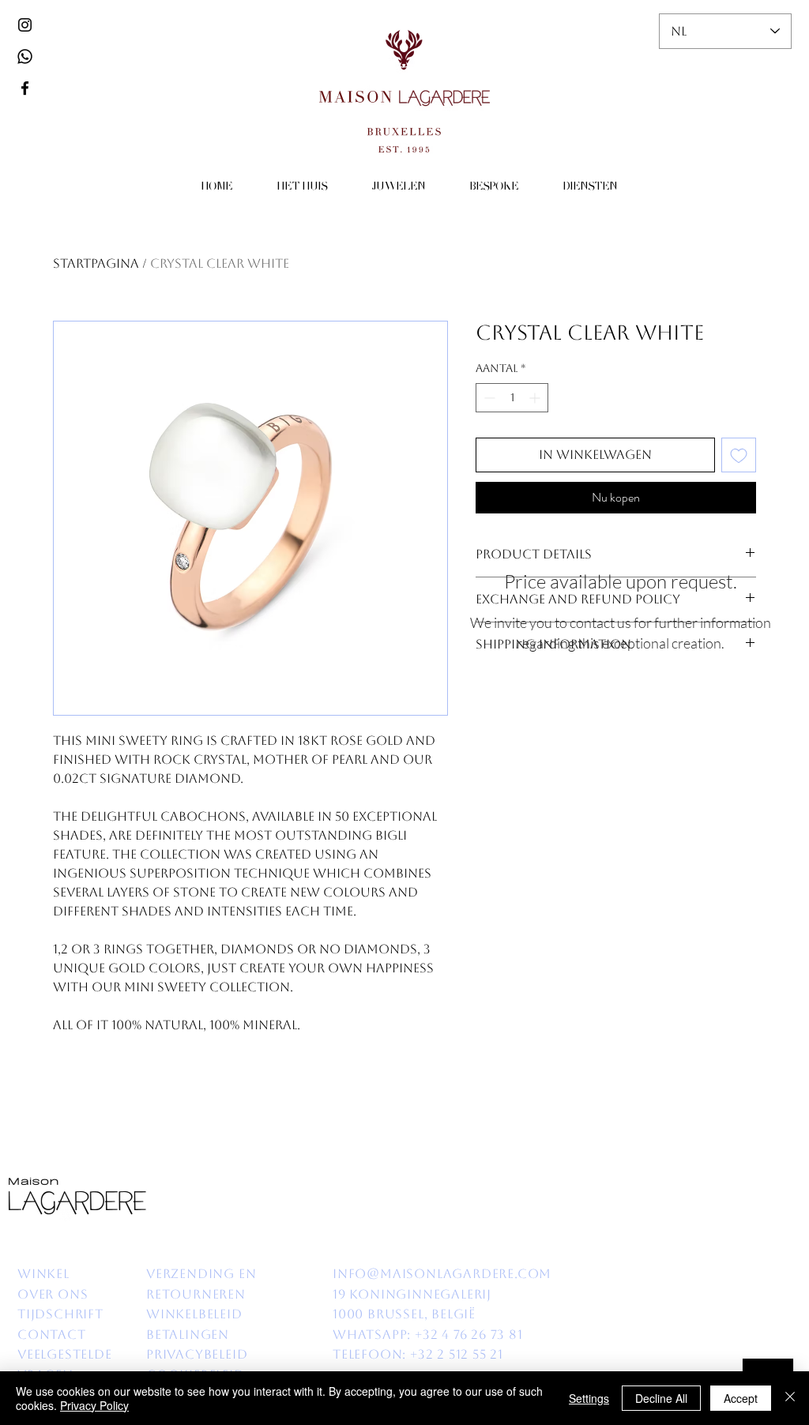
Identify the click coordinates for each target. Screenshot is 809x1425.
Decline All (661, 1398)
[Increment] (536, 398)
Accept (741, 1398)
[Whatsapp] (25, 56)
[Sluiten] (790, 1398)
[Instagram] (25, 25)
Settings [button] (589, 1398)
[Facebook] (25, 88)
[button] (301, 187)
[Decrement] (488, 398)
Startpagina (96, 263)
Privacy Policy (94, 1405)
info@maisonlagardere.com (442, 1273)
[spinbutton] (512, 398)
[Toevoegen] (738, 455)
